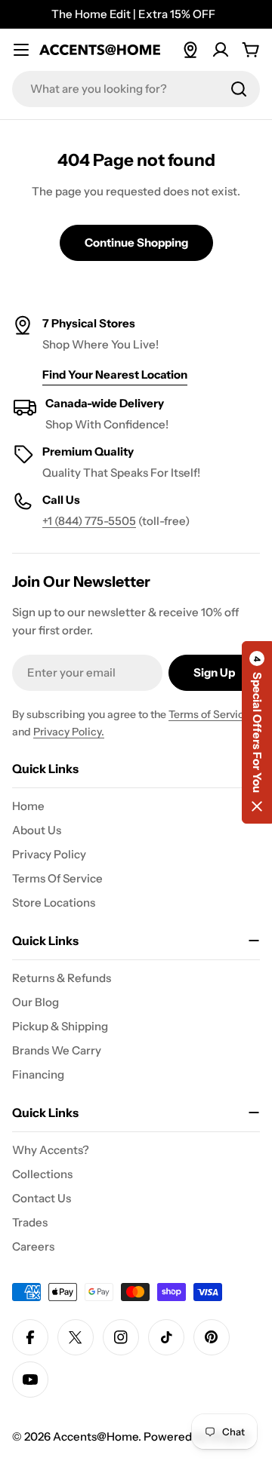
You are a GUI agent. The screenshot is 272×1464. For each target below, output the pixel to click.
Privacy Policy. (68, 731)
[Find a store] (190, 50)
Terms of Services (211, 714)
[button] (257, 732)
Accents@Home (95, 1436)
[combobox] (136, 89)
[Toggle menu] (21, 50)
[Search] (239, 89)
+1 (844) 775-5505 (89, 521)
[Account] (221, 50)
